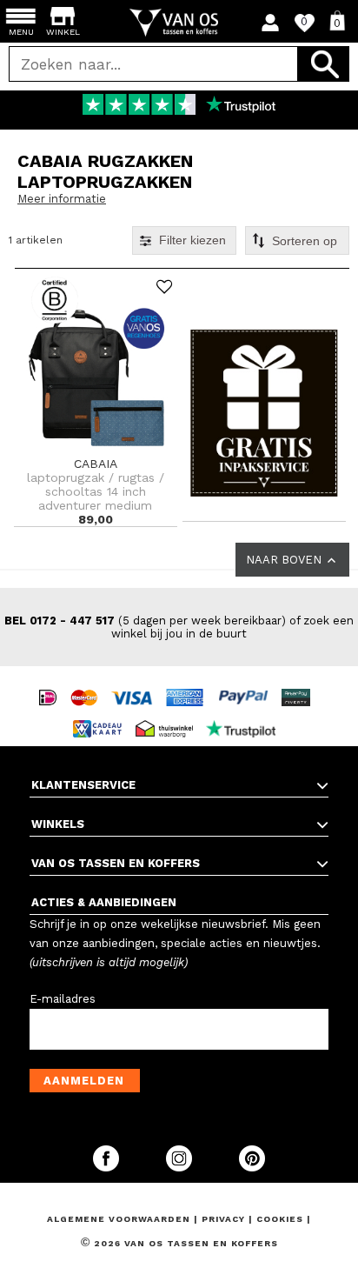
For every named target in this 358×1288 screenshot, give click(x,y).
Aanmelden (83, 1080)
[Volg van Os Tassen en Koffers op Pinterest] (252, 1167)
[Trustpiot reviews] (245, 712)
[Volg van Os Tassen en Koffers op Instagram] (180, 1167)
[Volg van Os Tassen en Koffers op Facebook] (107, 1167)
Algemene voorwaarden (120, 1219)
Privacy (225, 1219)
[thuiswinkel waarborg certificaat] (169, 712)
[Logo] (179, 23)
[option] (179, 106)
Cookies (279, 1219)
